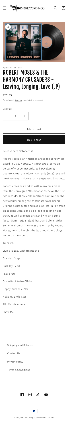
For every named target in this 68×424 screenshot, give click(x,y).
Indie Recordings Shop (29, 418)
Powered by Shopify (46, 418)
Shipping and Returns (20, 345)
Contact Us (13, 353)
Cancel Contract (22, 378)
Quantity (7, 108)
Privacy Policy (15, 361)
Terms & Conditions (18, 369)
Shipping (18, 100)
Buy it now (34, 139)
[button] (5, 8)
